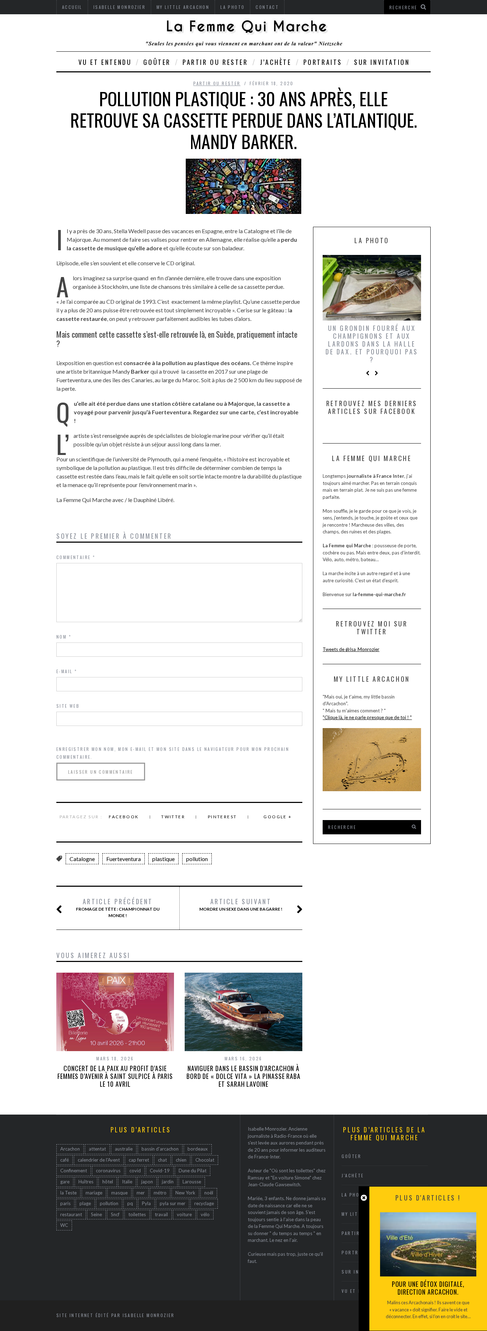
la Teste (68, 1193)
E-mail (66, 671)
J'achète (353, 1175)
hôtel (107, 1181)
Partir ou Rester (215, 62)
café (64, 1160)
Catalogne (82, 858)
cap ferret (139, 1160)
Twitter (173, 816)
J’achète (276, 62)
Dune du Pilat (192, 1170)
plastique (163, 858)
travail (161, 1214)
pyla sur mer (172, 1203)
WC (64, 1225)
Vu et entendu (105, 62)
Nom (63, 637)
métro (160, 1193)
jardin (168, 1181)
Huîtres (85, 1181)
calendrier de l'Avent (99, 1160)
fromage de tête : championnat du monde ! (118, 907)
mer (141, 1193)
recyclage (204, 1203)
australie (124, 1149)
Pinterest (222, 816)
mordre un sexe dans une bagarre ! (240, 904)
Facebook (124, 816)
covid (135, 1170)
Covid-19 (160, 1170)
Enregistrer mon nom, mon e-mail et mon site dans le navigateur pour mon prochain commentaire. (172, 753)
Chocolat (204, 1160)
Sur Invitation (382, 62)
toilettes (137, 1214)
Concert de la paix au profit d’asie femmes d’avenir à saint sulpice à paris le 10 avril (115, 1076)
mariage (94, 1193)
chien (181, 1160)
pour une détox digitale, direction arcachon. (428, 1287)
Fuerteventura (123, 858)
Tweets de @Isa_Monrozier (351, 649)
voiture (184, 1214)
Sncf (115, 1214)
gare (65, 1181)
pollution (197, 858)
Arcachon (70, 1149)
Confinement (73, 1170)
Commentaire (75, 557)
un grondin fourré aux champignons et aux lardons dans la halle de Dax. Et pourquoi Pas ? (371, 343)
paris (65, 1203)
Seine (96, 1214)
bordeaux (198, 1149)
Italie (127, 1181)
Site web (68, 706)
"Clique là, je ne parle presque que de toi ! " (367, 717)
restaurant (71, 1214)
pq (130, 1203)
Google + (277, 816)
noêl (208, 1193)
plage (85, 1203)
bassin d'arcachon (160, 1149)
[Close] (364, 1197)
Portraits (322, 62)
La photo (354, 1195)
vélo (205, 1214)
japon (147, 1181)
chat (162, 1160)
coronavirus (108, 1170)
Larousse (192, 1181)
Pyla (146, 1203)
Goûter (157, 62)
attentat (97, 1149)
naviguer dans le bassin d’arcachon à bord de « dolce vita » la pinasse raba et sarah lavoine (243, 1076)
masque (119, 1193)
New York (185, 1193)
